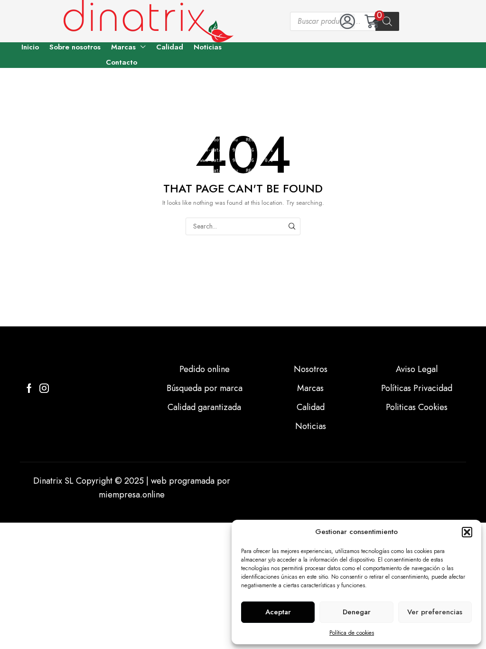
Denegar (357, 612)
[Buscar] (387, 21)
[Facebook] (29, 388)
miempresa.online (132, 494)
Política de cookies (351, 633)
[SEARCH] (291, 226)
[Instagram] (44, 388)
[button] (467, 532)
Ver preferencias (434, 612)
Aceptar (278, 612)
